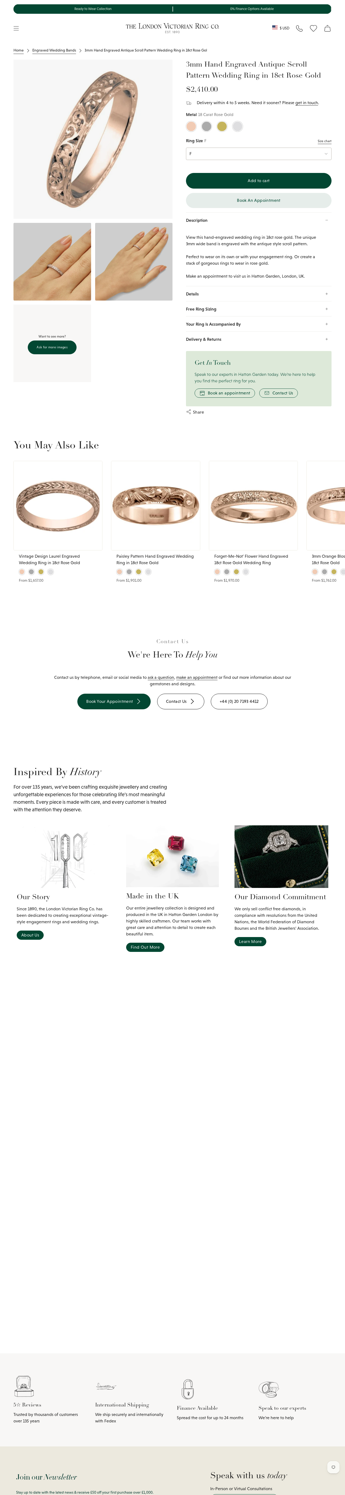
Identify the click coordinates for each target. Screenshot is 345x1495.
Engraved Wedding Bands (54, 50)
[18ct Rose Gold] (191, 126)
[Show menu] (16, 28)
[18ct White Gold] (237, 126)
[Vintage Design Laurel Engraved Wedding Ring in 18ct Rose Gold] (58, 505)
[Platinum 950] (206, 126)
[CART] (327, 28)
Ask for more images (52, 347)
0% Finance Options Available (252, 9)
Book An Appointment (259, 200)
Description (197, 220)
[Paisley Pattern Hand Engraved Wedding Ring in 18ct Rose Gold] (155, 505)
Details (192, 293)
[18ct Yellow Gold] (222, 126)
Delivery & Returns (203, 339)
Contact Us (282, 393)
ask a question (161, 677)
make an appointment (197, 677)
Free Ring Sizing (201, 309)
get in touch (306, 102)
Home (18, 50)
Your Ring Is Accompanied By (213, 324)
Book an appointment (229, 393)
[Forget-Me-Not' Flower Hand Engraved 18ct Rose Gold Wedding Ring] (253, 505)
